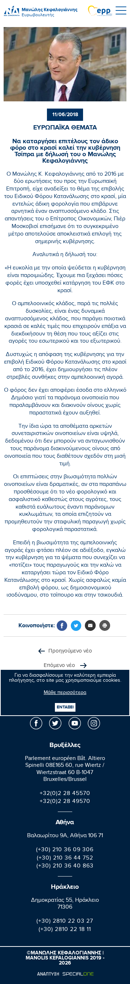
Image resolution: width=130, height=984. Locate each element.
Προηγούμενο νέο (70, 651)
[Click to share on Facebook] (62, 625)
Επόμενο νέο (60, 666)
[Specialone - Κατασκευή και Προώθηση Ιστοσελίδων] (65, 974)
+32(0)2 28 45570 (65, 794)
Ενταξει (65, 707)
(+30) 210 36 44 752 (65, 858)
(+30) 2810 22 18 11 (65, 930)
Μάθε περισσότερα (65, 693)
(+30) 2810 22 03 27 (64, 921)
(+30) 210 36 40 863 (65, 866)
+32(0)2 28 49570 (65, 802)
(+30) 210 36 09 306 (65, 850)
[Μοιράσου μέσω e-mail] (90, 625)
